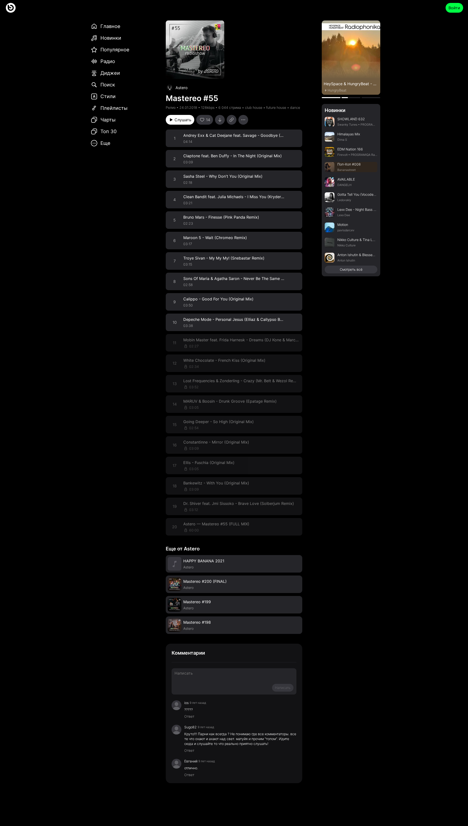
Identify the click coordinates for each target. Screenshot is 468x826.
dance (295, 107)
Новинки (335, 110)
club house (253, 107)
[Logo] (11, 8)
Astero (182, 87)
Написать (283, 688)
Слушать (183, 119)
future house (276, 107)
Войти (454, 7)
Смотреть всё (351, 269)
